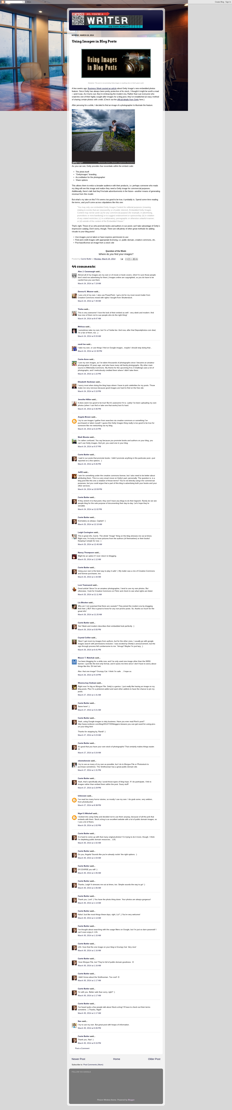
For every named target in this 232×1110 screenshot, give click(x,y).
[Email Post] (122, 259)
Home (116, 1059)
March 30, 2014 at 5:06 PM (89, 1028)
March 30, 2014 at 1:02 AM (89, 843)
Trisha (81, 309)
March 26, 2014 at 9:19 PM (89, 675)
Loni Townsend (85, 585)
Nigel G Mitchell (85, 813)
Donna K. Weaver (86, 292)
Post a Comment (82, 1048)
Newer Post (78, 1059)
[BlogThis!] (129, 259)
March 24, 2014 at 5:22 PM (89, 429)
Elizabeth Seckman (86, 382)
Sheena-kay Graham (87, 683)
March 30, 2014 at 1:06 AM (89, 888)
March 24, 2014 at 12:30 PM (90, 351)
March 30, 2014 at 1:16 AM (89, 951)
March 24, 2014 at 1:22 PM (89, 374)
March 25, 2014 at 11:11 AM (90, 595)
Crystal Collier (84, 638)
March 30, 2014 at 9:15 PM (89, 1043)
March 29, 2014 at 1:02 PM (89, 825)
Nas (79, 1021)
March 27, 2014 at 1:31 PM (89, 770)
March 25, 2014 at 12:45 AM (90, 544)
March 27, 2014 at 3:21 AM (89, 710)
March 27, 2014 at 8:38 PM (89, 805)
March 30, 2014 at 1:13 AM (89, 903)
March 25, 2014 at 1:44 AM (89, 577)
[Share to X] (131, 259)
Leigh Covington (85, 532)
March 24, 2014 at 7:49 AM (89, 301)
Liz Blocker (83, 603)
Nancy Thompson (86, 553)
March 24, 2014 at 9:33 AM (89, 336)
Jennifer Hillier (84, 399)
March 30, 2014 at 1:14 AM (89, 918)
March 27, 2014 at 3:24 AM (89, 753)
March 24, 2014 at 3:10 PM (89, 391)
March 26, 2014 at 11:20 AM (90, 615)
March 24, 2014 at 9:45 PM (89, 464)
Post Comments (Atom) (93, 1065)
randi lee (82, 344)
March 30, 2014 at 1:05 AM (89, 873)
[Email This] (126, 259)
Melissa (81, 327)
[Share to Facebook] (134, 259)
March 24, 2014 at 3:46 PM (89, 409)
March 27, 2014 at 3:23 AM (89, 735)
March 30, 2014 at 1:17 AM (89, 980)
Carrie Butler (83, 455)
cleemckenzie (84, 761)
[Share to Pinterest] (136, 259)
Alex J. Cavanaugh (86, 272)
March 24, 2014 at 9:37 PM (89, 447)
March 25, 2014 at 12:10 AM (90, 524)
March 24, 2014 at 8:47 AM (89, 319)
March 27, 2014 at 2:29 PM (89, 788)
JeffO (80, 472)
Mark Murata (83, 437)
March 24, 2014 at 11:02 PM (90, 509)
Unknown (82, 796)
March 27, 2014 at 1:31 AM (89, 695)
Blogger (131, 1100)
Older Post (154, 1059)
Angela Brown (84, 417)
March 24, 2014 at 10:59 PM (90, 489)
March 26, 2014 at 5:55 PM (89, 630)
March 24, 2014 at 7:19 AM (89, 284)
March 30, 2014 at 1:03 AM (89, 858)
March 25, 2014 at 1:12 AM (89, 559)
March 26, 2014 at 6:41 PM (89, 650)
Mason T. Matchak (86, 658)
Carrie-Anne (83, 359)
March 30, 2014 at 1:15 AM (89, 935)
